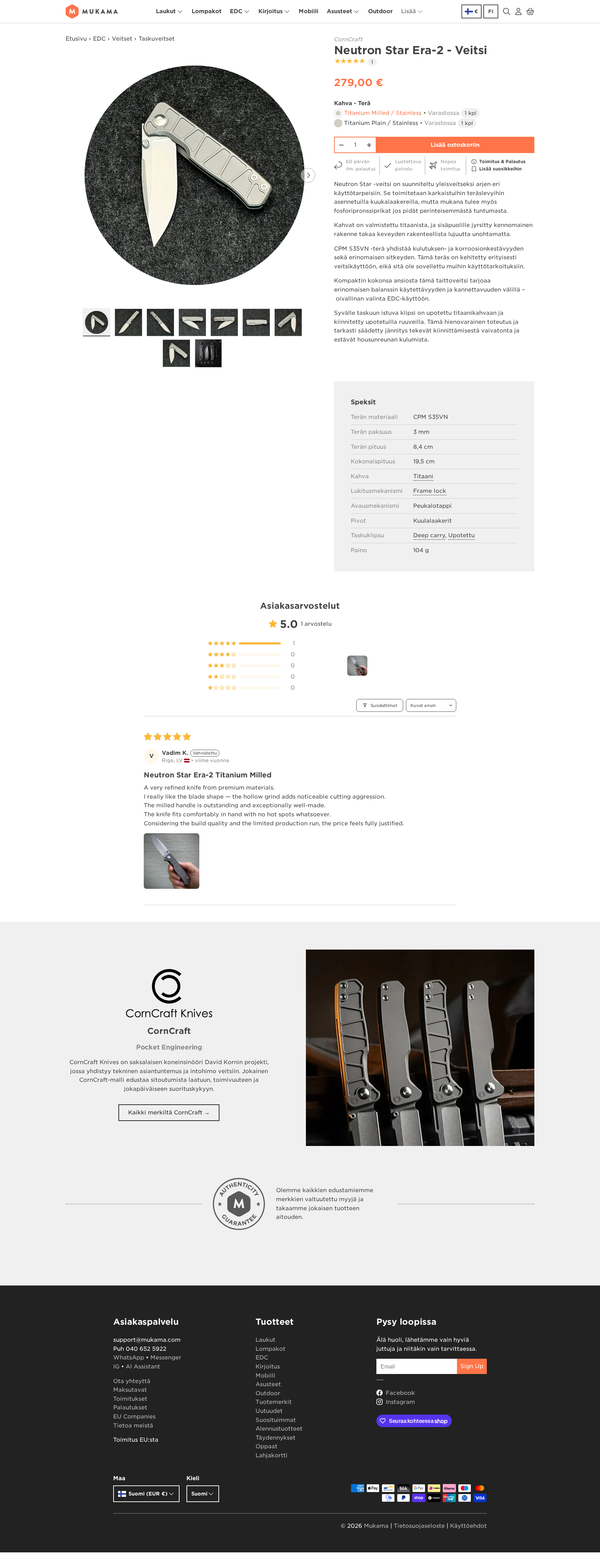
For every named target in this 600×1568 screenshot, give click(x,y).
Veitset (122, 38)
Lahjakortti (272, 1455)
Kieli (192, 1478)
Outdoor (380, 11)
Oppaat (266, 1446)
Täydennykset (275, 1437)
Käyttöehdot (468, 1526)
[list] (195, 175)
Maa (119, 1478)
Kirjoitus (270, 11)
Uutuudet (269, 1411)
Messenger (165, 1357)
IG (116, 1366)
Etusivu (76, 38)
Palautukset (130, 1407)
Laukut (166, 11)
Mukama (376, 1526)
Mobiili (308, 11)
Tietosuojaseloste (419, 1526)
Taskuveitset (157, 38)
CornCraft (348, 39)
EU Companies (134, 1416)
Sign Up (471, 1366)
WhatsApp (128, 1357)
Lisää (408, 11)
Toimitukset (130, 1399)
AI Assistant (143, 1366)
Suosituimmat (276, 1420)
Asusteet (339, 11)
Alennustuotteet (279, 1428)
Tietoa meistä (133, 1425)
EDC (236, 11)
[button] (530, 11)
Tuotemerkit (274, 1402)
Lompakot (207, 11)
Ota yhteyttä (131, 1381)
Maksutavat (130, 1389)
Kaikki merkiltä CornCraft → (169, 1112)
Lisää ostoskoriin (455, 145)
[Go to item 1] (357, 666)
